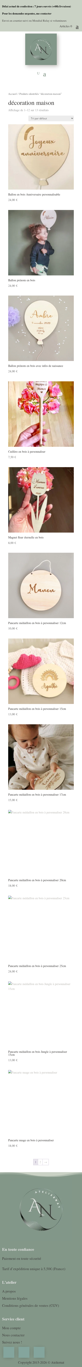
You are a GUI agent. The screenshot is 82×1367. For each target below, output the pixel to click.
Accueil (12, 94)
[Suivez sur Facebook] (39, 1352)
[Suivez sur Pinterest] (24, 1352)
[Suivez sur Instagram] (8, 1352)
